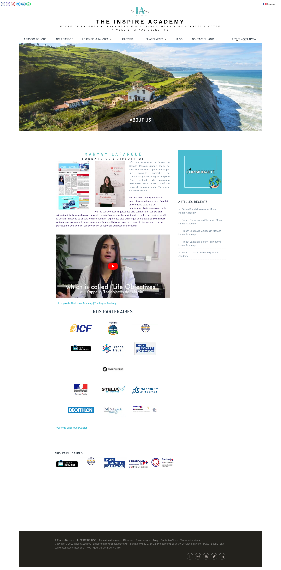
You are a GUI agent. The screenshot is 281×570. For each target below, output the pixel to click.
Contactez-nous (203, 39)
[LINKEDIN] (23, 5)
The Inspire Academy (140, 22)
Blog (179, 39)
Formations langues (95, 39)
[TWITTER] (18, 5)
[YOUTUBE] (13, 5)
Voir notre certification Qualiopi (72, 428)
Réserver (127, 39)
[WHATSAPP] (28, 5)
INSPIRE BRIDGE (64, 39)
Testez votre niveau (244, 39)
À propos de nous (35, 39)
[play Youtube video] (113, 266)
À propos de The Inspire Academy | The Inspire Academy (87, 303)
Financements (154, 39)
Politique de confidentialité (104, 547)
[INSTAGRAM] (8, 5)
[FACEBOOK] (3, 5)
